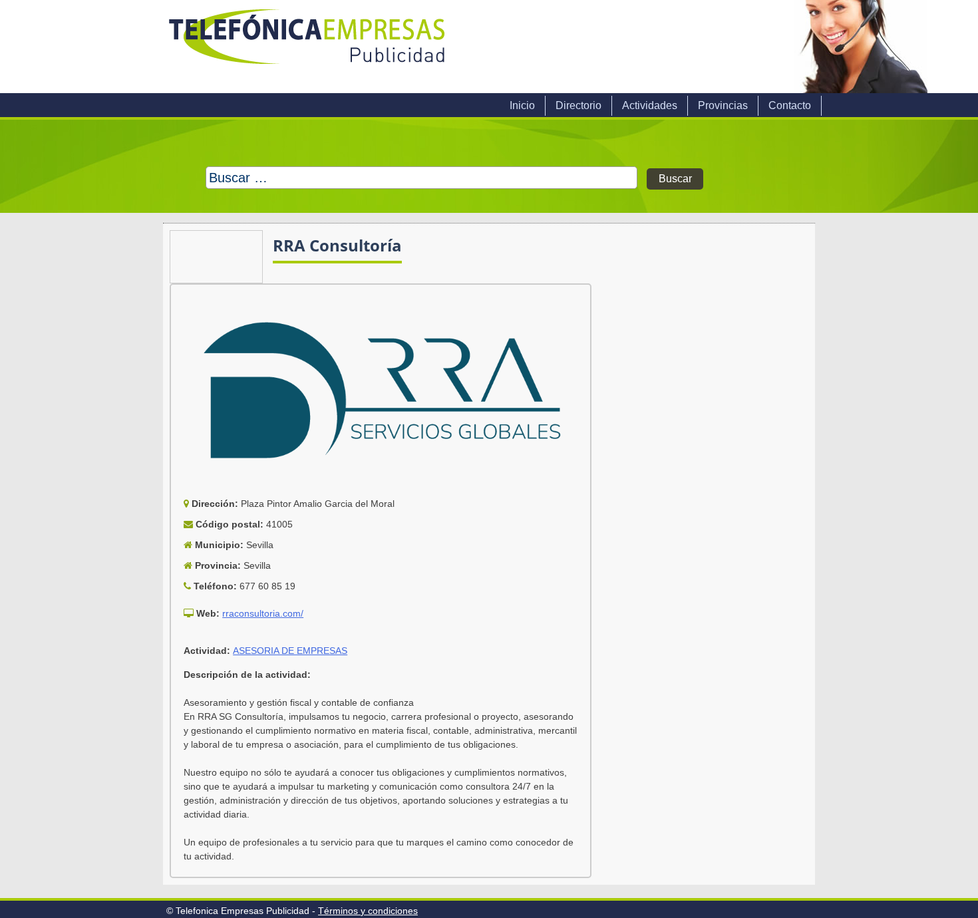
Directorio (578, 105)
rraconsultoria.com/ (262, 613)
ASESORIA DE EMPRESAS (290, 650)
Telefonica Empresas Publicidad (308, 46)
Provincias (723, 105)
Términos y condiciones (368, 910)
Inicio (522, 105)
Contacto (789, 105)
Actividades (649, 105)
